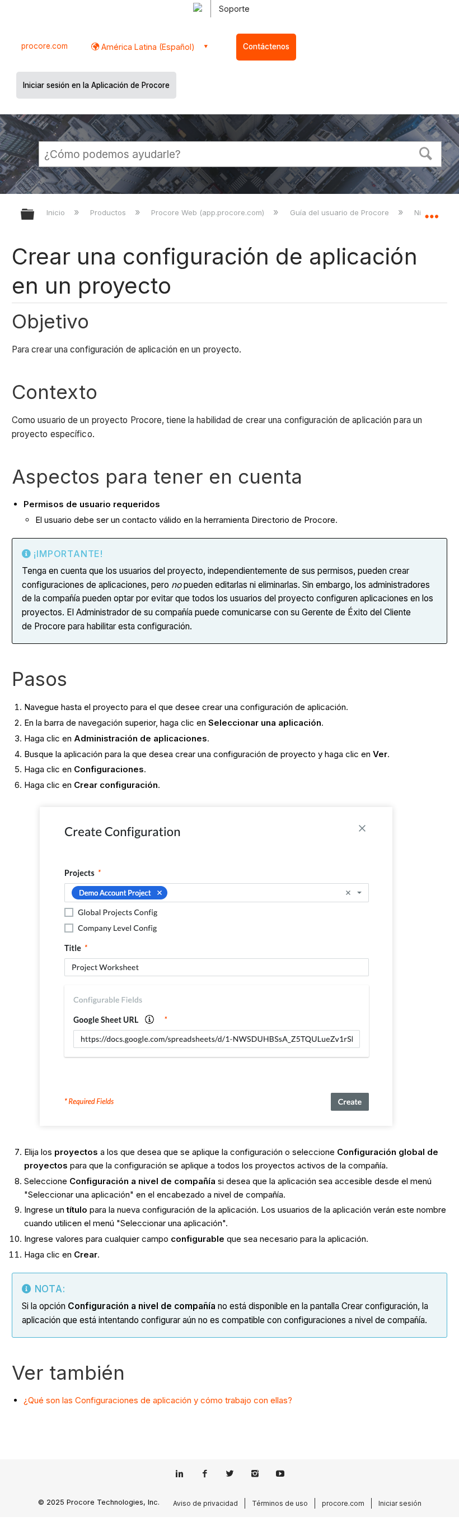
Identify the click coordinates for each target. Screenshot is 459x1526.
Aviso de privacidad (205, 1503)
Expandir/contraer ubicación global (431, 211)
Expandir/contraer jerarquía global (34, 215)
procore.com (44, 45)
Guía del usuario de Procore (340, 212)
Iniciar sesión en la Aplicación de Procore (96, 85)
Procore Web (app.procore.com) (208, 212)
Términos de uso (280, 1503)
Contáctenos (266, 46)
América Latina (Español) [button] (147, 47)
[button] (426, 152)
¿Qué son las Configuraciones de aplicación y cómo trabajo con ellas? (158, 1400)
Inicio (56, 212)
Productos (109, 212)
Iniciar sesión (399, 1503)
